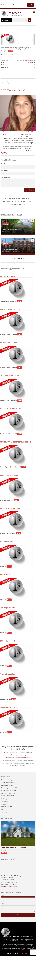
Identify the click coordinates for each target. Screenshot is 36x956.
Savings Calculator (6, 806)
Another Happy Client (7, 674)
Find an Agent (5, 799)
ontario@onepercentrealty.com (10, 886)
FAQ (2, 809)
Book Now (30, 5)
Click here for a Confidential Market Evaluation (18, 757)
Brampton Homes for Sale (8, 790)
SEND (18, 915)
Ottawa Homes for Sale (8, 785)
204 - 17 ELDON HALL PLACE (10, 309)
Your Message (5, 177)
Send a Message (29, 190)
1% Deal (3, 804)
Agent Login (4, 812)
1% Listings (4, 801)
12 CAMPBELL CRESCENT (9, 342)
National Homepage (6, 780)
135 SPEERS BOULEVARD (9, 475)
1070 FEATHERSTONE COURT (10, 508)
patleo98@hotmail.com (26, 134)
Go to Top (18, 952)
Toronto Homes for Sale (8, 782)
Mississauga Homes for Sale (9, 788)
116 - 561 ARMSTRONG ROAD (10, 409)
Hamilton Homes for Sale (8, 793)
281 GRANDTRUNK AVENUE (10, 376)
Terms (19, 938)
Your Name (4, 164)
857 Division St (5, 574)
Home (2, 26)
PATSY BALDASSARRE (28, 60)
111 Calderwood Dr (7, 541)
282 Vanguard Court (7, 608)
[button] (2, 39)
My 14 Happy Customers (8, 153)
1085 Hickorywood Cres (8, 641)
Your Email (4, 170)
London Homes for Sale (7, 795)
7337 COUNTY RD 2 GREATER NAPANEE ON (15, 442)
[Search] (29, 20)
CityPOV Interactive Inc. (23, 953)
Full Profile (29, 151)
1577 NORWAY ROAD (7, 276)
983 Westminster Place (8, 707)
